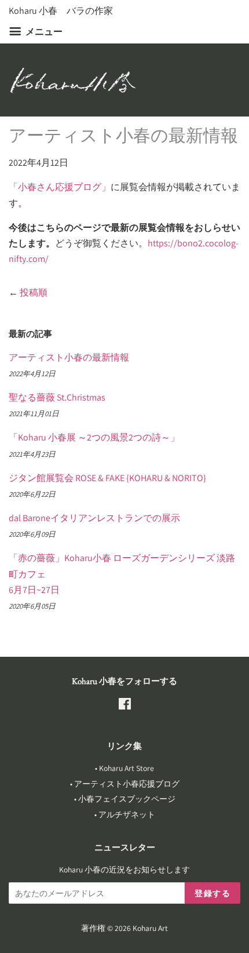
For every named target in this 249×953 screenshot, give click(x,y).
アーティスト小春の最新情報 (69, 357)
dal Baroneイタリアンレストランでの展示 (94, 518)
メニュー (43, 32)
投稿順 (33, 292)
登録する (212, 893)
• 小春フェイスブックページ (124, 799)
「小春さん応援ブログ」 (60, 187)
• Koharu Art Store (124, 768)
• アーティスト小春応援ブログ (125, 784)
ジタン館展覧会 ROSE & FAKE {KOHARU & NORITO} (107, 478)
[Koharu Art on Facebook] (124, 706)
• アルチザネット (124, 814)
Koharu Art (150, 928)
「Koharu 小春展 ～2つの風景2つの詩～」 (94, 437)
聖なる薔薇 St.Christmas (57, 397)
